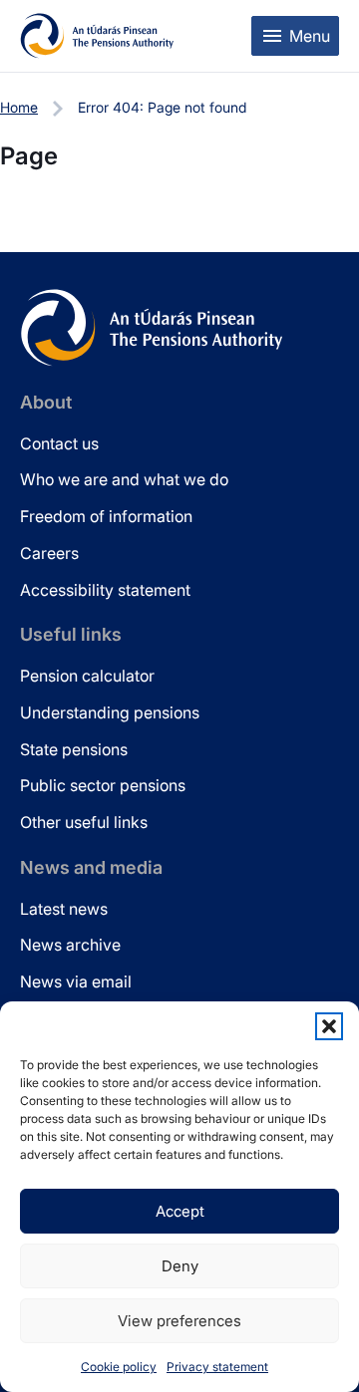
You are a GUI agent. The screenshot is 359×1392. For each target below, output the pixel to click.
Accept (180, 1211)
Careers (49, 553)
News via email (76, 981)
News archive (70, 945)
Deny (180, 1265)
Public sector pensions (102, 785)
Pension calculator (87, 676)
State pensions (74, 749)
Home (19, 107)
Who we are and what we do (124, 479)
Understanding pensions (109, 712)
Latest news (64, 909)
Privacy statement (217, 1366)
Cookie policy (119, 1366)
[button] (329, 1026)
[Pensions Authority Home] (97, 36)
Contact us (59, 443)
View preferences (179, 1320)
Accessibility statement (105, 590)
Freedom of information (106, 516)
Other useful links (84, 822)
